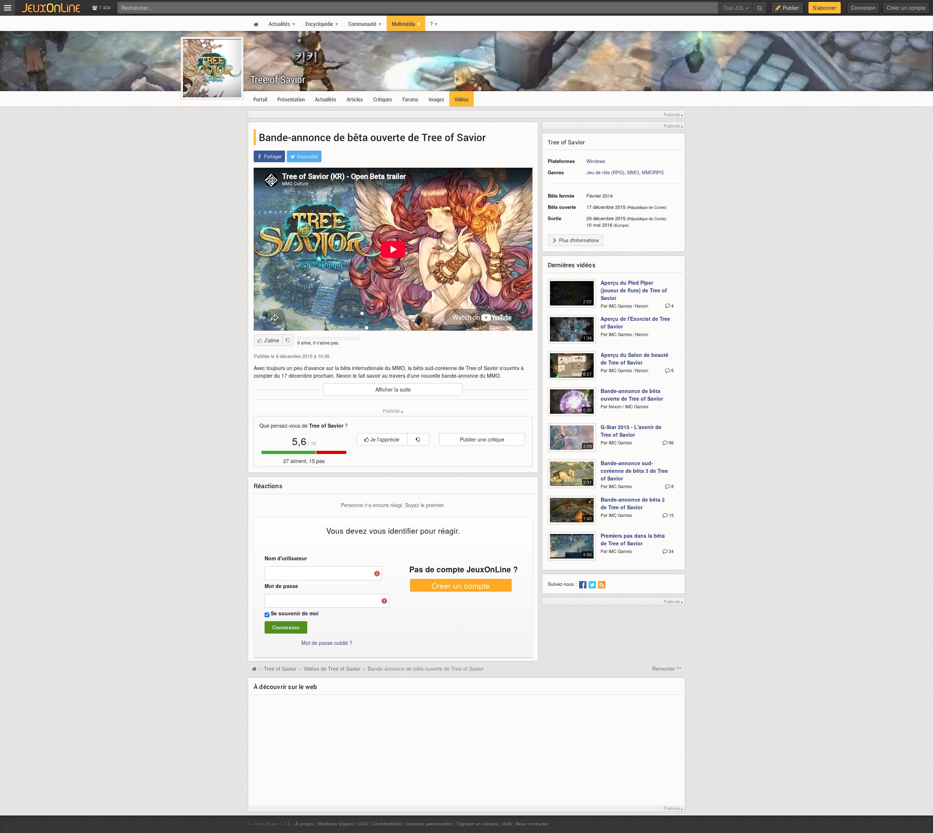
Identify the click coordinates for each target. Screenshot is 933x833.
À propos (304, 823)
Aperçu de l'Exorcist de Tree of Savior (635, 322)
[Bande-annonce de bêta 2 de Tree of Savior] (572, 514)
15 (671, 515)
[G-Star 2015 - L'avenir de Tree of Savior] (572, 441)
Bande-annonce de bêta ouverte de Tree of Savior (632, 394)
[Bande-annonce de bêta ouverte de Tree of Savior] (572, 405)
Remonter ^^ (667, 668)
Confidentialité (387, 823)
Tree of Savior (277, 79)
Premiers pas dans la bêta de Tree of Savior (633, 539)
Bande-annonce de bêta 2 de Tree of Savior (633, 503)
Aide (507, 823)
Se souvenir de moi (295, 613)
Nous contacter (532, 823)
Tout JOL (734, 7)
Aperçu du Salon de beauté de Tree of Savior (634, 358)
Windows (595, 160)
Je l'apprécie (384, 439)
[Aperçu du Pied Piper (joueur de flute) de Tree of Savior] (572, 297)
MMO (633, 172)
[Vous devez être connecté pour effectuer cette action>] (418, 439)
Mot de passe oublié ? (326, 642)
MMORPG (653, 172)
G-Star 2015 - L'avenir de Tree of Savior (631, 430)
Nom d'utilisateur (286, 558)
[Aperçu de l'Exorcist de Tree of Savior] (572, 333)
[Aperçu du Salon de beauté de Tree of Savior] (572, 369)
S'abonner (824, 7)
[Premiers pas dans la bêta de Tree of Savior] (572, 550)
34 (671, 551)
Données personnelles (429, 823)
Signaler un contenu (478, 823)
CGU (363, 823)
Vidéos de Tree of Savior (332, 668)
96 (671, 442)
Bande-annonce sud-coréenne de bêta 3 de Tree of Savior (634, 470)
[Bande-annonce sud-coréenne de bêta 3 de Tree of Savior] (572, 478)
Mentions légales (336, 823)
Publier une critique (482, 439)
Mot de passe (281, 585)
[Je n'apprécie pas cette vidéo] (288, 340)
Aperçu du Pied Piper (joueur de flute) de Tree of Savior (634, 290)
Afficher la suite (393, 389)
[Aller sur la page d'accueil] (254, 668)
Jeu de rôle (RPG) (605, 172)
